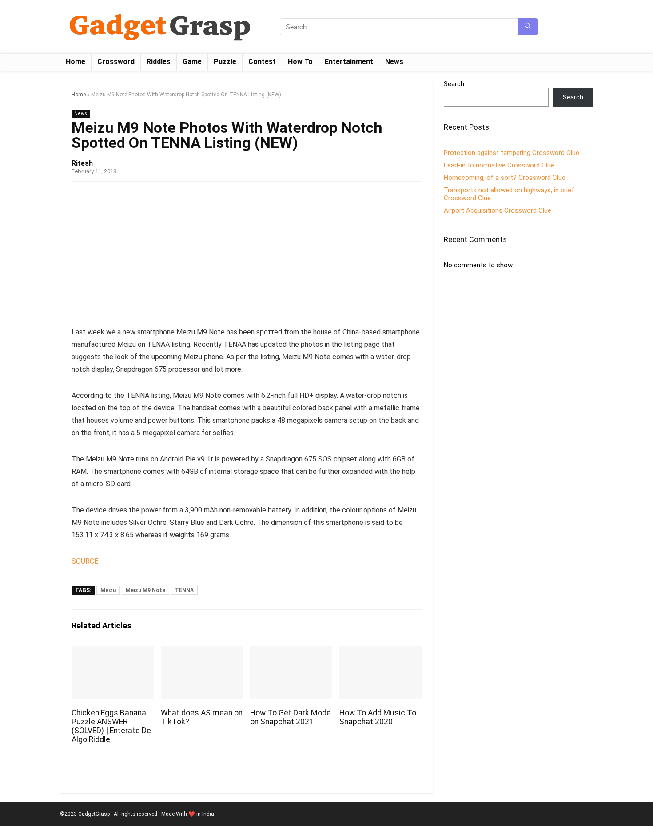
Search (454, 84)
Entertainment (349, 61)
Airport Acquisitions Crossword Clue (497, 210)
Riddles (159, 61)
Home (75, 61)
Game (192, 61)
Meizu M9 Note (145, 590)
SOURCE (85, 561)
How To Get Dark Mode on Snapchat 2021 (290, 717)
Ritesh (82, 163)
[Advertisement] (247, 257)
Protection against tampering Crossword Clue (511, 153)
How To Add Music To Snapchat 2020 (377, 717)
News (394, 61)
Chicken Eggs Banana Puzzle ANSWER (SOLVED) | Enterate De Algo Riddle (111, 726)
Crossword (116, 61)
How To (300, 61)
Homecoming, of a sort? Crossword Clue (504, 178)
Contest (262, 61)
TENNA (184, 590)
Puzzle (225, 61)
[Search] (528, 26)
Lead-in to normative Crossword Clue (499, 165)
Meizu (108, 590)
